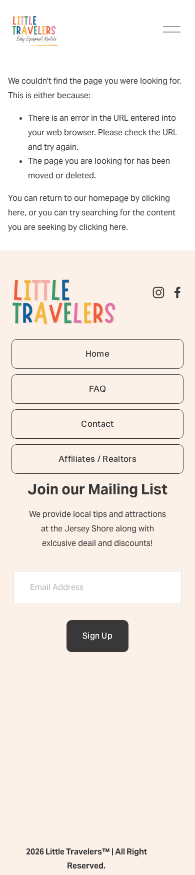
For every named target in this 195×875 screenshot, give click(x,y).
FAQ (97, 388)
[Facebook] (178, 292)
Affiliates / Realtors (97, 458)
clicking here (102, 227)
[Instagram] (158, 292)
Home (98, 353)
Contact (97, 423)
